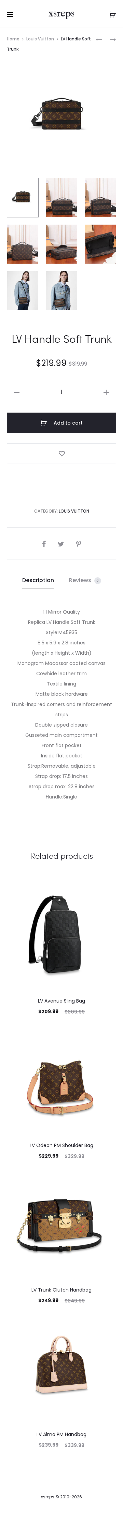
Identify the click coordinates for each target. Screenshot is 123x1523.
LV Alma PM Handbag (61, 1434)
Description (38, 580)
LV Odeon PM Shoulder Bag (61, 1145)
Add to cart (67, 422)
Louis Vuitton (40, 39)
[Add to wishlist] (61, 453)
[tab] (38, 580)
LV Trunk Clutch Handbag (61, 1289)
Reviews (84, 580)
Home (13, 39)
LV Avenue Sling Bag (61, 1000)
